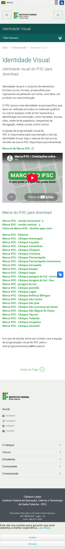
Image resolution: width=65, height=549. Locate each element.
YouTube (10, 430)
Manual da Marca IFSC (16, 148)
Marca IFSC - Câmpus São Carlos (22, 299)
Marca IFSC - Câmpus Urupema (21, 322)
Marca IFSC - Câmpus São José (20, 303)
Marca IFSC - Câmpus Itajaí (19, 272)
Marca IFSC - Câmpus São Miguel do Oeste (28, 310)
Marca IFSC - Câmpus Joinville (20, 288)
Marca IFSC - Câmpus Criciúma (21, 253)
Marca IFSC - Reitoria (15, 234)
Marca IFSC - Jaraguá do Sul (19, 284)
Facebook (10, 415)
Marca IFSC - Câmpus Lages (19, 291)
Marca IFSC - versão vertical (19, 224)
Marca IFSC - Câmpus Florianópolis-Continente (31, 261)
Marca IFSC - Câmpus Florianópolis (24, 257)
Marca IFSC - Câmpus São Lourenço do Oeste (30, 307)
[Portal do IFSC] (25, 16)
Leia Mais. (45, 528)
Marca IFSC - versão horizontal (21, 221)
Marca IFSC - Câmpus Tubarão (21, 318)
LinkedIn (10, 425)
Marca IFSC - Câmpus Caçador (20, 242)
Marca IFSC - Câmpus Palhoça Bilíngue (26, 295)
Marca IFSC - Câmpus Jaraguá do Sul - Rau (28, 280)
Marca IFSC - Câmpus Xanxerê (20, 326)
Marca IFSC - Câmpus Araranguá (22, 238)
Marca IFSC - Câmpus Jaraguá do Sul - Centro (30, 276)
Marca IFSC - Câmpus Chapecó (21, 250)
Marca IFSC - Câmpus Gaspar (20, 269)
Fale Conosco (10, 37)
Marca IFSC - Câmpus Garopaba (21, 265)
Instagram (10, 420)
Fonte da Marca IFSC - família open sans (27, 228)
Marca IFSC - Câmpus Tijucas (20, 314)
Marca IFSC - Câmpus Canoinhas (22, 246)
